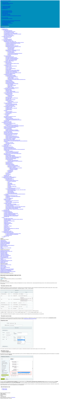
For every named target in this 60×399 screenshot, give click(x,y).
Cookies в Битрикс (9, 235)
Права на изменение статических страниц (12, 137)
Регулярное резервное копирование (9, 214)
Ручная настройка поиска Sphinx (9, 220)
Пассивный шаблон (11, 48)
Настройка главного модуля (8, 40)
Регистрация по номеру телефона (9, 139)
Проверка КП (10, 96)
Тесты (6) (3, 236)
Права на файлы (8, 69)
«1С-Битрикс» (13, 397)
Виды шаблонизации (11, 47)
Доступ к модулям (9, 67)
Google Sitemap (6, 224)
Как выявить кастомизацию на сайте (10, 116)
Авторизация (2, 27)
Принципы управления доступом (5, 264)
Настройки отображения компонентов (12, 58)
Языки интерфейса (9, 80)
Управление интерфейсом (8, 74)
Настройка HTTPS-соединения (9, 147)
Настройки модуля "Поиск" (8, 218)
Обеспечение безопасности (8, 146)
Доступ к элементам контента (11, 68)
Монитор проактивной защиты (11, 158)
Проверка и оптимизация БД (10, 99)
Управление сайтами (7, 61)
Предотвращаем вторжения (10, 155)
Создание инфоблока (11, 52)
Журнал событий (8, 100)
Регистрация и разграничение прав (9, 123)
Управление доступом (3, 253)
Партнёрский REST (5, 24)
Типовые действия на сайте (8, 34)
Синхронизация (10, 171)
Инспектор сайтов (9, 201)
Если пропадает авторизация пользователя (11, 133)
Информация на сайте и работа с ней (10, 41)
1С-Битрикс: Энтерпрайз (6, 14)
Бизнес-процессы (5, 23)
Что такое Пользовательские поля (11, 103)
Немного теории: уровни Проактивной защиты (13, 156)
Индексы (9, 185)
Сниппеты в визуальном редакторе (11, 59)
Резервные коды (10, 170)
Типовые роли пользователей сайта (10, 127)
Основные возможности (8, 211)
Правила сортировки (7, 222)
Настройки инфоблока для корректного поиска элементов (13, 219)
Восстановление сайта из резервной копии (11, 215)
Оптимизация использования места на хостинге (13, 119)
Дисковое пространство (8, 117)
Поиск (3, 217)
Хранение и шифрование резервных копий (11, 213)
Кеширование (10, 183)
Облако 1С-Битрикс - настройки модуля (12, 202)
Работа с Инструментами (8, 92)
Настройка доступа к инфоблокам (11, 71)
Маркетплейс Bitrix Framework (7, 12)
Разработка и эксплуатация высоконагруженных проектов (11, 15)
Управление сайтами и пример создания (12, 63)
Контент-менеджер (5, 2)
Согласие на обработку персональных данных (13, 233)
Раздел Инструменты (9, 93)
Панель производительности (10, 188)
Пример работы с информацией (11, 50)
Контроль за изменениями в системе (10, 148)
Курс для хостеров (5, 17)
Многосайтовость (5, 13)
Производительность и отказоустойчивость (7, 245)
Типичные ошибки (7, 229)
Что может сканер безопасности (13, 160)
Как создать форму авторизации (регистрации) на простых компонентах (15, 140)
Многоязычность (8, 89)
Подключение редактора (10, 56)
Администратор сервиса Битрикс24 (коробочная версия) (11, 20)
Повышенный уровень (9, 163)
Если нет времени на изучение (9, 32)
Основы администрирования (7, 39)
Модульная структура (7, 37)
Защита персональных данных (9, 232)
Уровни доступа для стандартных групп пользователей (15, 125)
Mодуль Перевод (10, 84)
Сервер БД (9, 187)
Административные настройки (13, 76)
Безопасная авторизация (8, 131)
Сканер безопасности (9, 159)
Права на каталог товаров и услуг (11, 135)
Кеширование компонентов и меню (11, 195)
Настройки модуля (9, 178)
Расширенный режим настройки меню (12, 45)
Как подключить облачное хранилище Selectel (13, 207)
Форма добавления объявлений (13, 54)
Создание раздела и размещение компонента (15, 53)
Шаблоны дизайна (9, 90)
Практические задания (7, 121)
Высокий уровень (9, 162)
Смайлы (7, 114)
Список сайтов (4, 389)
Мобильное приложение (14, 168)
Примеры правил (9, 108)
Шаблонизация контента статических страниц (13, 46)
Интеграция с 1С (5, 8)
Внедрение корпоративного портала (8, 21)
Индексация (6, 221)
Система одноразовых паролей (13, 165)
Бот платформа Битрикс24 (6, 22)
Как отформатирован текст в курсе (9, 31)
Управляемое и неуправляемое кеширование (13, 196)
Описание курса (4, 28)
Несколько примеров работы (10, 73)
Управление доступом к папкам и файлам (12, 70)
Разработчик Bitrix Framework (7, 10)
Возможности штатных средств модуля (12, 200)
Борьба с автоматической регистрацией (12, 151)
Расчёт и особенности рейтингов (11, 112)
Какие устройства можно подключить (16, 167)
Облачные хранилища (7, 203)
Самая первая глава (5, 29)
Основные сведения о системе (7, 36)
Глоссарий (5, 38)
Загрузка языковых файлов (10, 82)
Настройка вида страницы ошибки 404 (12, 87)
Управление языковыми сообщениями (12, 83)
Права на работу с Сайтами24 (11, 138)
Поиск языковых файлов (12, 85)
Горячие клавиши (11, 77)
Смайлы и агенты (3, 259)
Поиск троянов (8, 172)
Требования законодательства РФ (7, 231)
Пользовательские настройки (10, 75)
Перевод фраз (10, 86)
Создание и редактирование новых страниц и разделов (15, 42)
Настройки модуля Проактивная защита (12, 157)
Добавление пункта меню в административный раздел (16, 79)
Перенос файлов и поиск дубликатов (12, 208)
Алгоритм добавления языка (10, 91)
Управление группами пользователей (12, 124)
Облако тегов (6, 226)
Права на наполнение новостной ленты (12, 136)
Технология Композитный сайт (7, 11)
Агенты (7, 115)
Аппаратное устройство (13, 169)
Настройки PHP (8, 98)
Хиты (9, 182)
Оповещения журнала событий (13, 102)
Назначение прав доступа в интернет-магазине (13, 72)
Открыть (2, 238)
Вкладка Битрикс (10, 191)
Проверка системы (9, 94)
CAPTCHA (6, 141)
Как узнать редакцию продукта (9, 35)
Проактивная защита (7, 154)
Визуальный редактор (7, 55)
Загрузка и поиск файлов (10, 44)
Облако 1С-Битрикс (7, 199)
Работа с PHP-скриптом (10, 60)
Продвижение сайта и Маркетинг (7, 3)
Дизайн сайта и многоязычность (9, 88)
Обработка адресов (9, 107)
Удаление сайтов (8, 64)
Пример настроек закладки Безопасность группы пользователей (14, 149)
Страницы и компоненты (12, 181)
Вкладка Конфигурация (11, 190)
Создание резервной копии (8, 212)
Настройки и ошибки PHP (12, 186)
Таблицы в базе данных (11, 184)
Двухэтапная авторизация (10, 164)
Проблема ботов (6, 150)
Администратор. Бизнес (6, 7)
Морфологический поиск (8, 223)
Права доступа (4, 388)
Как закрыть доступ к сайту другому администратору (12, 153)
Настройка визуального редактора (11, 57)
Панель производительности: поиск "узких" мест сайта (17, 189)
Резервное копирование (6, 210)
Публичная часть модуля (10, 179)
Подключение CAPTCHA (10, 143)
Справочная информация (8, 30)
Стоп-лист (7, 173)
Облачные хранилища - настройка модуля (12, 204)
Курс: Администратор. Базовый (5, 0)
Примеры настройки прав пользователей (10, 134)
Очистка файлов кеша (9, 198)
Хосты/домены (8, 174)
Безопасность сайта (3, 244)
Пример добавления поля (10, 105)
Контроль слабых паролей (8, 132)
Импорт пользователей (7, 128)
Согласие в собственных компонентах (12, 234)
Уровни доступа (8, 66)
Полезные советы (7, 227)
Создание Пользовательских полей (11, 104)
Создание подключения (10, 205)
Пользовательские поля (4, 257)
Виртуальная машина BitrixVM (7, 18)
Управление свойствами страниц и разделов (13, 43)
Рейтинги (5, 110)
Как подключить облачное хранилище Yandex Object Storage (15, 206)
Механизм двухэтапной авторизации (14, 166)
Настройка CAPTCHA (9, 142)
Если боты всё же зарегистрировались (12, 152)
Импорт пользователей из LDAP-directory (12, 130)
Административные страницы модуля (12, 180)
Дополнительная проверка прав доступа (6, 269)
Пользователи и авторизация (6, 122)
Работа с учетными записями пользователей (11, 126)
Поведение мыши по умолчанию (13, 78)
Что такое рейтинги (9, 111)
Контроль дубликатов (9, 118)
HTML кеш (8, 197)
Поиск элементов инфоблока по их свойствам (11, 228)
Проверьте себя (6, 120)
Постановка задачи (11, 51)
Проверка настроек (9, 109)
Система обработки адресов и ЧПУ (9, 106)
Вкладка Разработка (11, 192)
